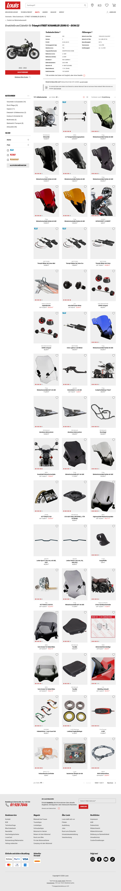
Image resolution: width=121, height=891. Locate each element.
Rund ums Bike (39, 837)
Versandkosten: (51, 883)
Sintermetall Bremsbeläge (103, 647)
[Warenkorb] (114, 5)
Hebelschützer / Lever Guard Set (46, 731)
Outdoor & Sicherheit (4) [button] (15, 116)
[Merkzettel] (107, 5)
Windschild (46, 137)
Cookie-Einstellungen (97, 840)
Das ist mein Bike (22, 72)
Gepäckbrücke (46, 305)
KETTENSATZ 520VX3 (46, 604)
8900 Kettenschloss (103, 773)
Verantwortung (67, 837)
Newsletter (8, 831)
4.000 (103, 731)
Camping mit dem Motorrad (43, 843)
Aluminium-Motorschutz (46, 432)
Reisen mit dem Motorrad (42, 834)
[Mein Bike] (99, 5)
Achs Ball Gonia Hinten (74, 305)
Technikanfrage (10, 825)
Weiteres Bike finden (21, 77)
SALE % (13, 154)
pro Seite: (52, 97)
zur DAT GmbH (84, 82)
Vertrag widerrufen (11, 843)
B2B (6, 822)
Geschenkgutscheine (12, 834)
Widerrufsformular (96, 831)
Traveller (74, 647)
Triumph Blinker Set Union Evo (74, 263)
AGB (91, 822)
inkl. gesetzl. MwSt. (60, 881)
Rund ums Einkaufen (69, 831)
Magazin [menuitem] (53, 12)
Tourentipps (37, 822)
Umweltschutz (95, 837)
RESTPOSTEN (14, 159)
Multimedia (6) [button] (12, 120)
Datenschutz (94, 825)
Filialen (64, 822)
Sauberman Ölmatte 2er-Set (75, 773)
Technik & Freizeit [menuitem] (26, 12)
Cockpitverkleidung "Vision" (103, 390)
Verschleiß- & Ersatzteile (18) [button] (16, 102)
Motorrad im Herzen (40, 831)
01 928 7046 (18, 805)
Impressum (94, 819)
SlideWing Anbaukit (103, 689)
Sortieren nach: (96, 97)
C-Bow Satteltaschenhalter (103, 604)
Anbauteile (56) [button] (12, 127)
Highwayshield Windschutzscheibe (103, 516)
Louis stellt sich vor (68, 819)
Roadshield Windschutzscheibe (46, 474)
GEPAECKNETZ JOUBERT (103, 221)
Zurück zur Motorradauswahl (16, 20)
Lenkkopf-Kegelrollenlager (74, 731)
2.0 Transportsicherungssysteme (74, 137)
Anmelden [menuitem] (112, 12)
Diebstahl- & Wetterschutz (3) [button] (16, 112)
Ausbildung (65, 825)
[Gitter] (83, 97)
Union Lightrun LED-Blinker (75, 348)
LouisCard (8, 837)
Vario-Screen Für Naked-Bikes (46, 647)
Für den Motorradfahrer (41, 840)
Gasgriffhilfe (103, 560)
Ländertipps (37, 825)
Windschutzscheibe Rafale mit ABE (103, 137)
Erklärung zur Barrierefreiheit (99, 834)
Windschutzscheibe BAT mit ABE (46, 390)
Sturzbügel (103, 432)
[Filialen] (92, 5)
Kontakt (7, 819)
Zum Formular (57, 88)
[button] (85, 5)
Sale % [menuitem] (37, 12)
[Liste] (87, 97)
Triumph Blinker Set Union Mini (46, 263)
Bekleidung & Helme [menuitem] (11, 12)
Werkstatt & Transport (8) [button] (15, 123)
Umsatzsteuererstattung (70, 834)
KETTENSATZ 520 (46, 516)
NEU (12, 150)
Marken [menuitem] (44, 12)
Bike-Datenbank (10, 828)
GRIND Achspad (103, 305)
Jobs (63, 828)
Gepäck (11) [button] (11, 109)
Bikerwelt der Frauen (40, 819)
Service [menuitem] (61, 12)
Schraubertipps (39, 828)
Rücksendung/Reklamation (14, 840)
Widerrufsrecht (95, 828)
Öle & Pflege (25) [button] (12, 105)
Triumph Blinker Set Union (103, 263)
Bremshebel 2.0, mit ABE (74, 390)
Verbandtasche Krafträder (46, 773)
